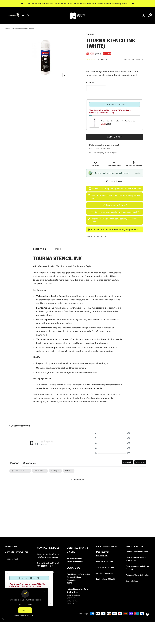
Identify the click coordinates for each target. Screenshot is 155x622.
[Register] (29, 559)
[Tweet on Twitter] (102, 236)
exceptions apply (130, 75)
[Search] (28, 15)
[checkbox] (68, 471)
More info (138, 173)
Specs (58, 249)
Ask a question (127, 462)
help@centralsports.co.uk (47, 557)
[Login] (144, 15)
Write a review (140, 462)
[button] (112, 433)
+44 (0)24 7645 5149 (45, 566)
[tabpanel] (77, 487)
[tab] (29, 463)
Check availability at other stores (103, 153)
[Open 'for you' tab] (147, 614)
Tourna (90, 34)
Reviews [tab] (15, 463)
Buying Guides (132, 581)
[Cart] (149, 15)
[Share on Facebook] (94, 236)
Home (7, 28)
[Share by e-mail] (106, 236)
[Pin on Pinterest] (98, 236)
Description (39, 249)
